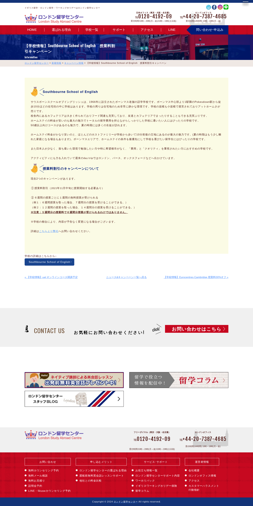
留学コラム (142, 490)
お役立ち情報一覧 (146, 470)
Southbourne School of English (49, 261)
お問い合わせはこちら (197, 328)
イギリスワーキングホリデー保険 (156, 485)
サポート (119, 29)
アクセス (147, 29)
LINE (171, 29)
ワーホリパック (145, 480)
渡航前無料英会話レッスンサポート (101, 475)
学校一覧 (91, 29)
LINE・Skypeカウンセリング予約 (49, 490)
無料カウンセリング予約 (43, 470)
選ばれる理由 (61, 29)
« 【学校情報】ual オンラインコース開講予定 (51, 277)
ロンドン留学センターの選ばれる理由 (103, 470)
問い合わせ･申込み (209, 29)
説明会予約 (35, 485)
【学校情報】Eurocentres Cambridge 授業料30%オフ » (196, 277)
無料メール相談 (38, 475)
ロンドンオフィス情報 (202, 475)
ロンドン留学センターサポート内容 (157, 475)
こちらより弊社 (49, 231)
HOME (32, 29)
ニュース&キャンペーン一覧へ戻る (126, 277)
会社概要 (194, 470)
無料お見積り (36, 480)
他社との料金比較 (90, 480)
